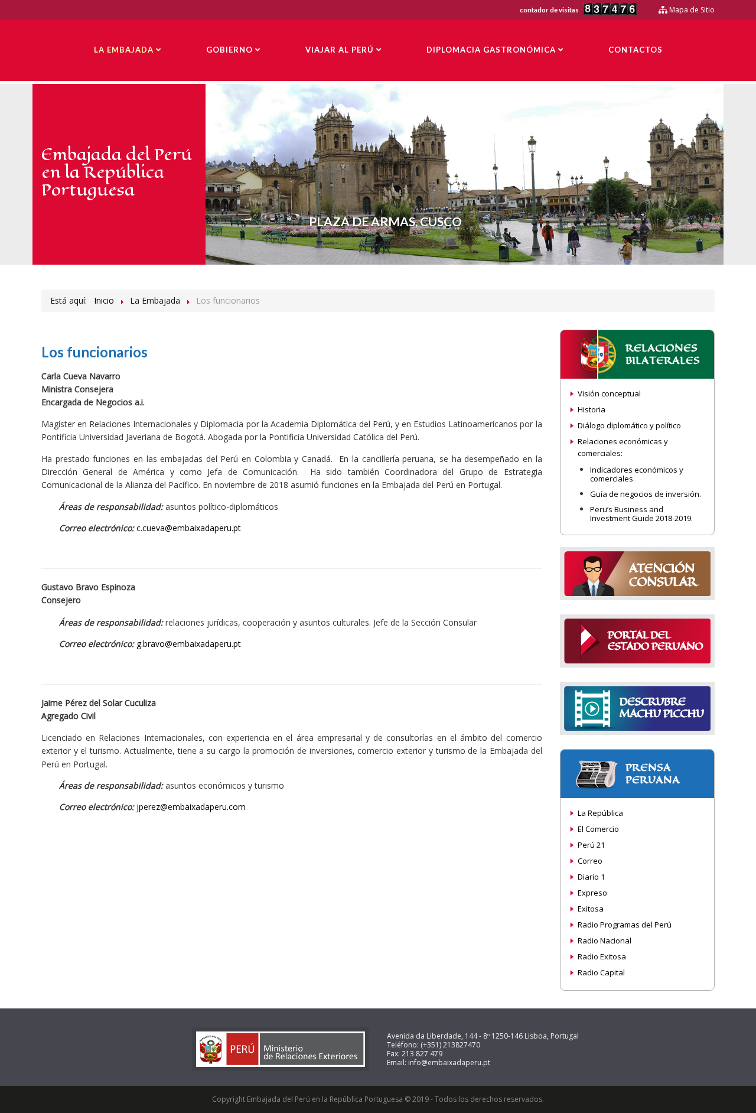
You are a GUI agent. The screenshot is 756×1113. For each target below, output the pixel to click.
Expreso (592, 892)
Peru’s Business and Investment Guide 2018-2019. (641, 514)
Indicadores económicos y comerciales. (636, 474)
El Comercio (598, 829)
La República (600, 813)
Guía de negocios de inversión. (645, 494)
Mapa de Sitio (691, 10)
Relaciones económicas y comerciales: (623, 447)
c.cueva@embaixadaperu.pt (188, 527)
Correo (590, 860)
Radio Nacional (604, 940)
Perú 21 (591, 844)
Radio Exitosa (602, 956)
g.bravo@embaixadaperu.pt (188, 643)
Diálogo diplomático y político (629, 425)
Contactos (635, 49)
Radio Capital (601, 972)
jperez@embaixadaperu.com (191, 806)
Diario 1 (591, 876)
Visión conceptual (609, 393)
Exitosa (591, 908)
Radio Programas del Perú (625, 924)
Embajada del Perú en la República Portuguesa (116, 172)
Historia (591, 409)
